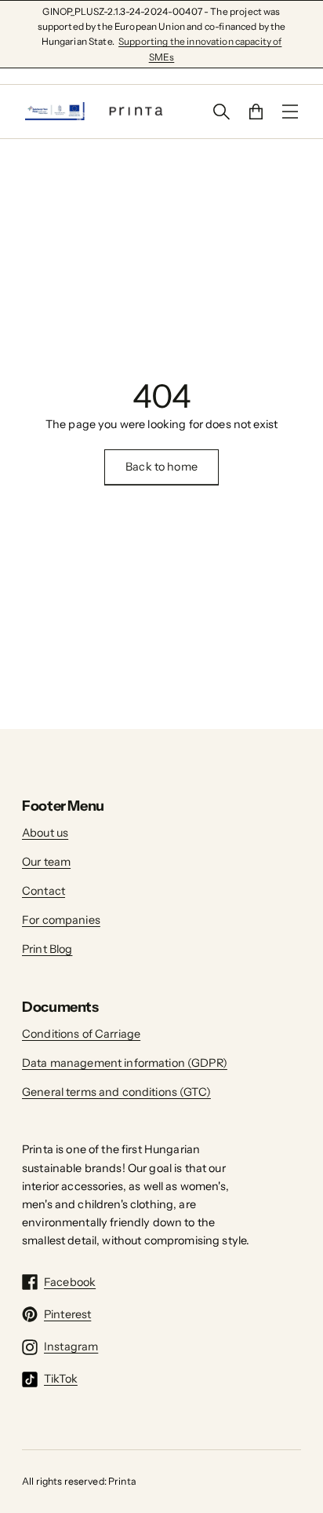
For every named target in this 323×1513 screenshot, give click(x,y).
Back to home (161, 467)
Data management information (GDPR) (124, 1063)
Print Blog (47, 949)
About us (45, 833)
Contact (43, 891)
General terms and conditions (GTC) (116, 1092)
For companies (61, 920)
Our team (46, 862)
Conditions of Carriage (81, 1034)
